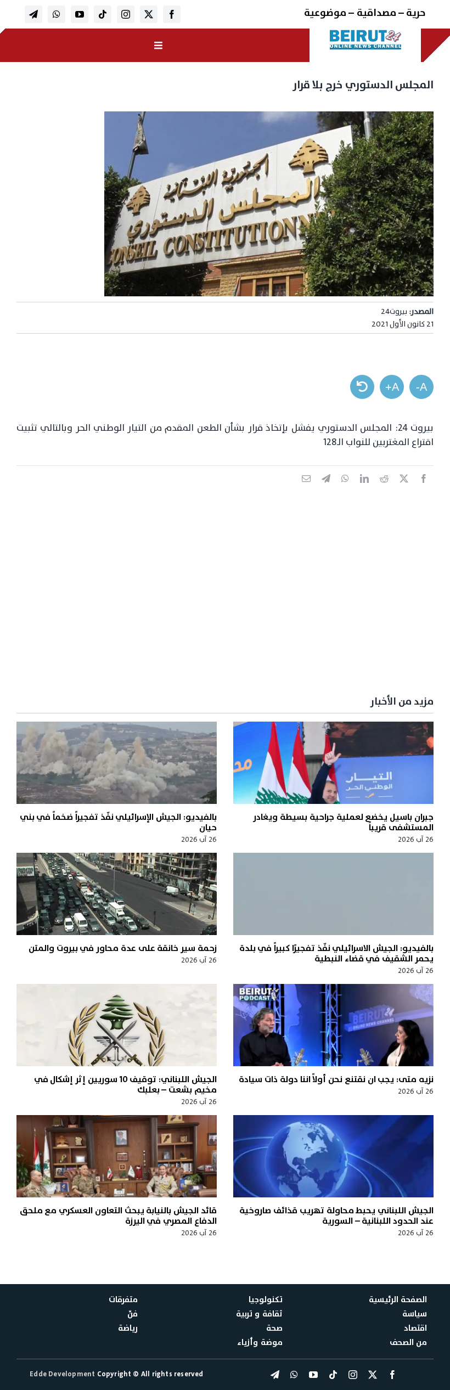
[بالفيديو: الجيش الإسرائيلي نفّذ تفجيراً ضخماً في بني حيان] (116, 763)
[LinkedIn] (364, 490)
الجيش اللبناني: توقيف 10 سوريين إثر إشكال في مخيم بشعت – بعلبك (125, 1084)
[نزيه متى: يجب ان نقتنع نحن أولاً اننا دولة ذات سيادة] (333, 1025)
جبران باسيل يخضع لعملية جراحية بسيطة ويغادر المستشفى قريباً (343, 822)
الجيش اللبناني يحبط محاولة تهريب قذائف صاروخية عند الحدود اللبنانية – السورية (336, 1215)
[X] (404, 490)
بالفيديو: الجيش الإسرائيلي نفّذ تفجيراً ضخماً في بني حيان (118, 822)
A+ (392, 387)
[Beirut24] (366, 33)
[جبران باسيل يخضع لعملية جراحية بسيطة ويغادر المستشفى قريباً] (333, 763)
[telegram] (33, 14)
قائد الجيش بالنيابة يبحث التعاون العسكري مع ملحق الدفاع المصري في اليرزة (118, 1215)
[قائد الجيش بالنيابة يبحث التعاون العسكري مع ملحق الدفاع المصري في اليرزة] (116, 1156)
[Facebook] (424, 490)
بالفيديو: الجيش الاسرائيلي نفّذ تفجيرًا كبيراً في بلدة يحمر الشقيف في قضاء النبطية (336, 953)
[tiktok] (102, 14)
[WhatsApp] (345, 490)
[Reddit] (384, 490)
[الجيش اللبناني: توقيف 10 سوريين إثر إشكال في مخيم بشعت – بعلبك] (116, 1025)
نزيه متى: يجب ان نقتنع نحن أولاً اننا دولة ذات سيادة (336, 1079)
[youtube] (79, 14)
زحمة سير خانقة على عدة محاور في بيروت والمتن (123, 948)
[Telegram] (326, 490)
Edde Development (63, 1374)
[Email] (306, 490)
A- (421, 387)
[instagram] (125, 14)
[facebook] (172, 14)
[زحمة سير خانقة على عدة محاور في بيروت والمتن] (116, 894)
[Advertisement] (225, 603)
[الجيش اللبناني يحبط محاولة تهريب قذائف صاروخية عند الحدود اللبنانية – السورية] (333, 1156)
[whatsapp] (56, 14)
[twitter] (149, 14)
